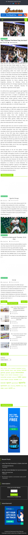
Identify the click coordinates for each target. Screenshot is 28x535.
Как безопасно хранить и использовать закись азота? (19, 326)
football (24, 370)
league (2, 375)
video (2, 388)
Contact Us (7, 531)
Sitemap (21, 531)
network (10, 375)
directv (11, 370)
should (20, 379)
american (5, 368)
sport (8, 383)
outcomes (3, 377)
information (20, 373)
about (2, 368)
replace (24, 377)
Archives (3, 358)
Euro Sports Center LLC (24, 301)
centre (2, 370)
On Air (14, 280)
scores (16, 379)
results (6, 379)
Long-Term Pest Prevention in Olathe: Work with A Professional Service (19, 308)
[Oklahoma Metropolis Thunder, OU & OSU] (14, 225)
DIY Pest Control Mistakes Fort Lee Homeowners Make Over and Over (19, 318)
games (3, 373)
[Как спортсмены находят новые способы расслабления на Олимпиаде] (5, 336)
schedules (11, 379)
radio (19, 377)
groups (13, 372)
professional (14, 377)
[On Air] (14, 268)
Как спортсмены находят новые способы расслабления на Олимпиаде (19, 335)
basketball (18, 368)
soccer (3, 383)
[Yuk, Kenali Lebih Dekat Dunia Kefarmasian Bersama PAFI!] (5, 345)
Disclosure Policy (15, 531)
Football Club (17, 497)
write (14, 388)
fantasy (19, 370)
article (9, 368)
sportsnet (4, 386)
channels (7, 370)
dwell (15, 370)
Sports (4, 301)
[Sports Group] (14, 186)
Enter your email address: (14, 492)
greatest (8, 372)
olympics (21, 375)
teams (18, 386)
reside (2, 379)
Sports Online (4, 38)
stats (9, 386)
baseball (13, 368)
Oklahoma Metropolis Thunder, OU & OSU (14, 238)
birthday (24, 368)
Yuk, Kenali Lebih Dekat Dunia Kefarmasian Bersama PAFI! (19, 344)
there (22, 385)
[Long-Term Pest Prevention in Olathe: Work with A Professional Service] (5, 309)
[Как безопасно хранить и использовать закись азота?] (5, 328)
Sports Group (14, 198)
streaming (13, 385)
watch (6, 388)
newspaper (16, 375)
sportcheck (15, 383)
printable (9, 377)
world (10, 388)
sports (22, 382)
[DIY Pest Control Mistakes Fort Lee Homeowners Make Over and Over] (5, 318)
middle (6, 375)
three (25, 385)
